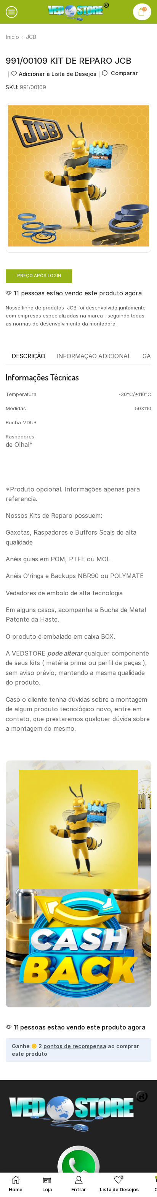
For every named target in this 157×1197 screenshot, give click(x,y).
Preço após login (39, 275)
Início (12, 37)
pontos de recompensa (74, 1046)
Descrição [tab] (28, 356)
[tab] (28, 356)
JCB (31, 37)
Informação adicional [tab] (94, 356)
